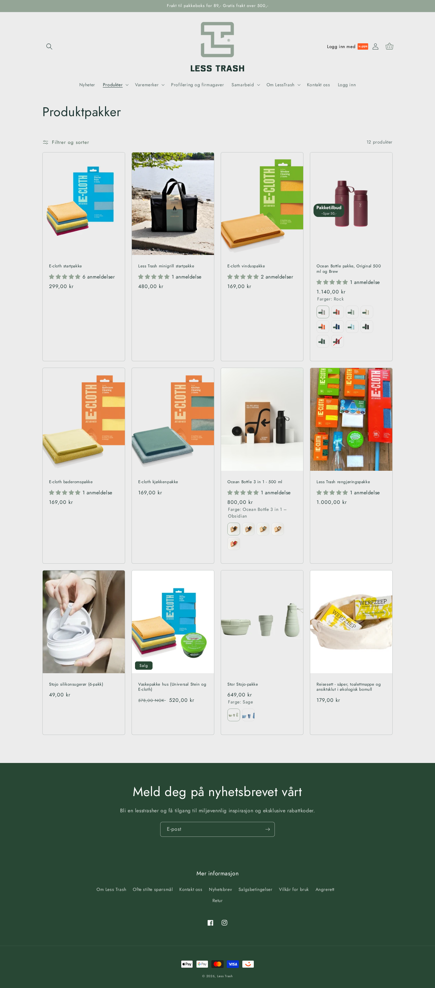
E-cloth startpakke (65, 266)
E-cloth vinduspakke (246, 266)
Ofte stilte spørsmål (153, 889)
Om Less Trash (111, 889)
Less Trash (225, 976)
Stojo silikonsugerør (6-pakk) (76, 684)
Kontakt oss (191, 889)
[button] (49, 46)
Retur (217, 900)
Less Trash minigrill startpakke (166, 266)
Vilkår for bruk (294, 889)
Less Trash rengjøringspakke (343, 482)
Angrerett (325, 889)
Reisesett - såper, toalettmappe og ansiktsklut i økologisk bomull (349, 687)
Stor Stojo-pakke (242, 684)
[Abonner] (267, 829)
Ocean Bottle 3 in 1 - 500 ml (254, 482)
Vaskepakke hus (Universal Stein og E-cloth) (172, 687)
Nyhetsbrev (220, 889)
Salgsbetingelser (256, 889)
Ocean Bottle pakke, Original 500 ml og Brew (349, 269)
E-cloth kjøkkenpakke (158, 482)
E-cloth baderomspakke (71, 482)
